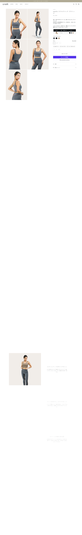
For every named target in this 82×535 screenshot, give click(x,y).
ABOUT (21, 4)
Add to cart (65, 53)
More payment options (65, 59)
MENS (17, 4)
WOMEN (11, 4)
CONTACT (27, 4)
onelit (54, 9)
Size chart (74, 40)
